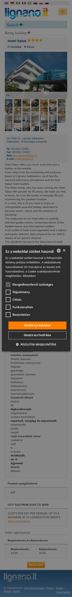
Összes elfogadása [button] (37, 325)
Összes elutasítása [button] (37, 335)
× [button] (64, 250)
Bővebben (29, 276)
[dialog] (36, 298)
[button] (36, 344)
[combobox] (59, 251)
